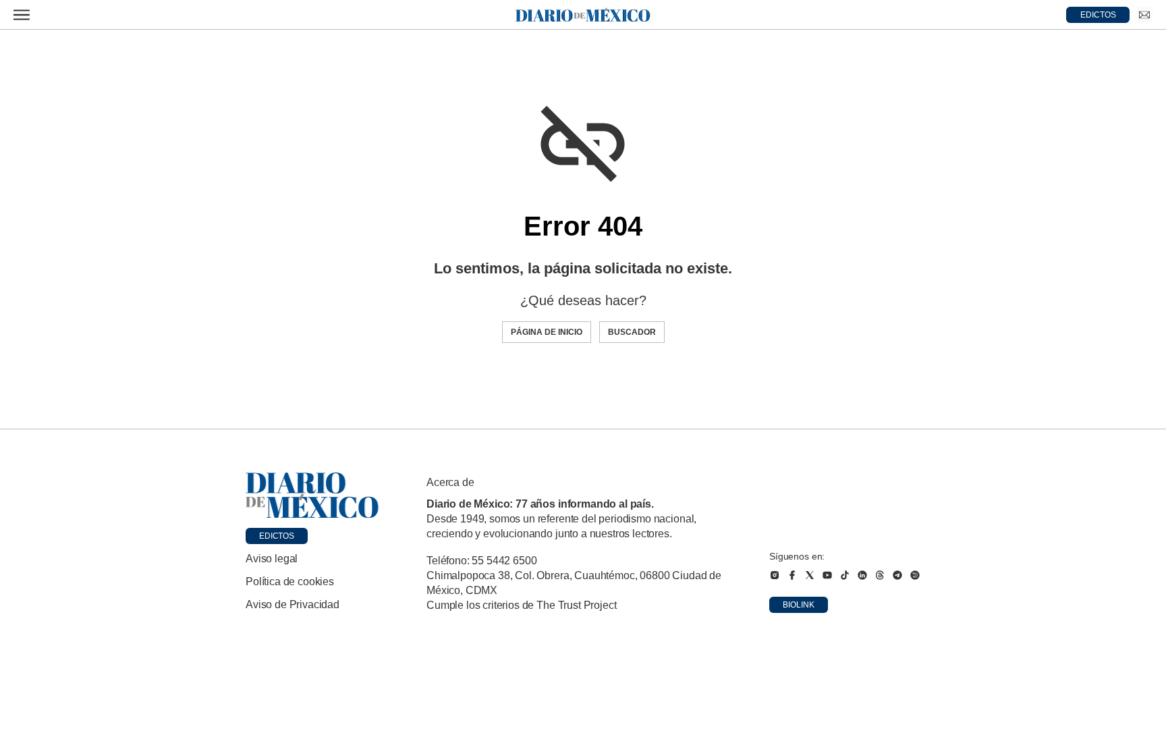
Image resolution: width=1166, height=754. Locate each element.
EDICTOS (1098, 15)
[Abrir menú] (21, 15)
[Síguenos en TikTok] (844, 575)
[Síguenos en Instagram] (774, 575)
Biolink (798, 605)
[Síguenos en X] (809, 575)
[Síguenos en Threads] (879, 575)
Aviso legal (272, 558)
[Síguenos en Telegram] (897, 575)
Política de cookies (290, 581)
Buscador (632, 332)
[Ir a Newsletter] (1144, 15)
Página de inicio (546, 332)
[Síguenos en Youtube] (827, 575)
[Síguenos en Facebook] (792, 575)
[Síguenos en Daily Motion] (915, 575)
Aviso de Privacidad (292, 604)
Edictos (276, 536)
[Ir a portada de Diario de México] (312, 495)
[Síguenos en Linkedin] (862, 575)
